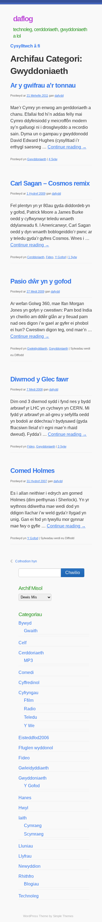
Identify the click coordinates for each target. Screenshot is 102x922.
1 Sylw (72, 257)
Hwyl (23, 807)
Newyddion (29, 866)
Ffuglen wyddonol (35, 747)
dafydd (59, 95)
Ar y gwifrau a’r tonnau (43, 85)
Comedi (26, 672)
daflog (23, 18)
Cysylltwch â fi (25, 46)
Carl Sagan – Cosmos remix (49, 183)
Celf (22, 642)
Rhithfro (26, 876)
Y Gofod (60, 257)
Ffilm (28, 700)
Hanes (24, 797)
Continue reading (67, 147)
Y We (29, 725)
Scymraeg (34, 834)
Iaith (22, 818)
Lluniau (25, 846)
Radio (30, 708)
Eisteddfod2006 (33, 737)
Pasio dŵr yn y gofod (40, 281)
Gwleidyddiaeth (37, 348)
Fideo (49, 257)
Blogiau (31, 884)
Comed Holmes (32, 470)
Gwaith (31, 630)
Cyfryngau (28, 692)
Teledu (30, 717)
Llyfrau (25, 856)
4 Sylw (53, 159)
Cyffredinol (28, 682)
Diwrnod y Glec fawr (39, 379)
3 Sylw (62, 446)
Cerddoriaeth (35, 257)
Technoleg (28, 896)
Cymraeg (33, 825)
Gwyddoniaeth (36, 159)
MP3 (28, 660)
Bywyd (25, 623)
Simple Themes (63, 916)
